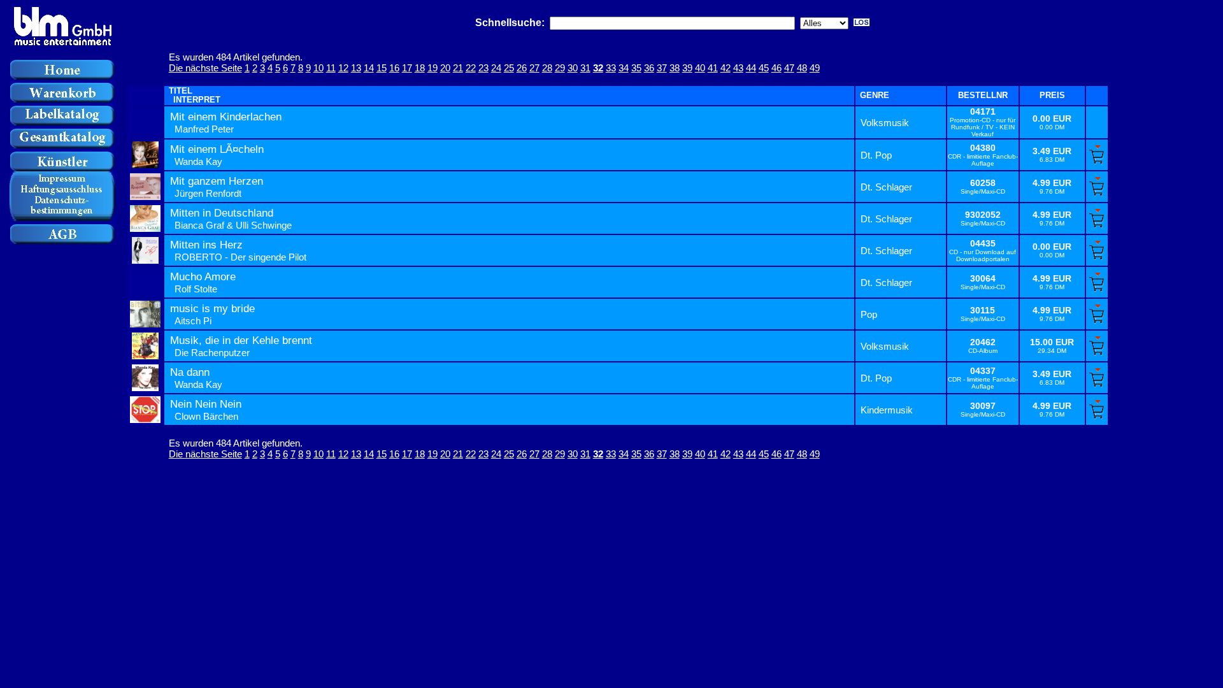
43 (738, 67)
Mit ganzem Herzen (216, 181)
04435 (983, 243)
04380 (983, 148)
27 (534, 67)
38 (674, 67)
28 (547, 67)
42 (725, 67)
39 (687, 67)
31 (585, 67)
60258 (983, 183)
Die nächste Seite (205, 67)
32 (598, 67)
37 (662, 67)
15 (381, 67)
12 (343, 67)
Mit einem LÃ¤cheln (217, 149)
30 (573, 67)
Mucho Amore (203, 277)
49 (815, 67)
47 (789, 67)
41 (713, 67)
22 (471, 67)
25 (509, 67)
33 (611, 67)
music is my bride (212, 309)
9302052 (983, 215)
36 (649, 67)
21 (458, 67)
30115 (982, 310)
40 (700, 67)
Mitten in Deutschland (221, 213)
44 (751, 67)
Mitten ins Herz (206, 245)
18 (420, 67)
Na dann (190, 372)
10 (318, 67)
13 (356, 67)
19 (432, 67)
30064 (983, 278)
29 (560, 67)
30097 (983, 406)
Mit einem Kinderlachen (226, 117)
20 (445, 67)
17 (407, 67)
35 (636, 67)
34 (624, 67)
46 (776, 67)
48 (802, 67)
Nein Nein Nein (205, 404)
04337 (983, 371)
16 (394, 67)
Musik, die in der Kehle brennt (241, 340)
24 (496, 67)
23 (483, 67)
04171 (983, 112)
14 (369, 67)
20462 (983, 342)
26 (522, 67)
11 (331, 67)
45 (764, 67)
